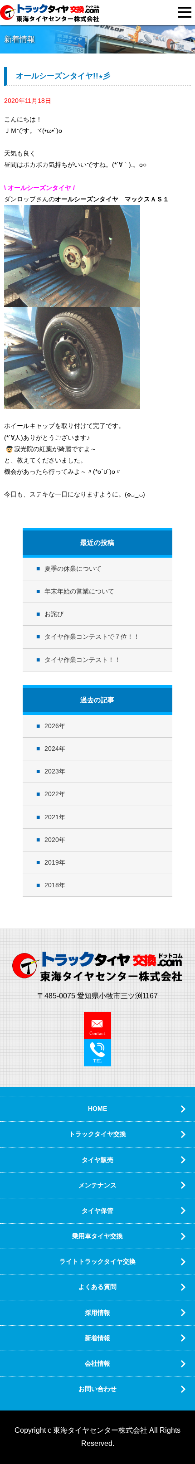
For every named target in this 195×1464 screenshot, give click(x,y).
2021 (51, 817)
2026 (51, 726)
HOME (97, 1108)
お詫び (53, 614)
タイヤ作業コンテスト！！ (82, 659)
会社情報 (97, 1363)
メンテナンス (97, 1185)
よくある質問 (97, 1286)
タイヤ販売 (97, 1159)
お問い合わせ (97, 1388)
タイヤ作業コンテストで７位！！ (92, 636)
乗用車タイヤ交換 (97, 1236)
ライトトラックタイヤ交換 (97, 1261)
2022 (51, 794)
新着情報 (97, 1338)
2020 (51, 839)
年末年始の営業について (79, 591)
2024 (51, 748)
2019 (51, 862)
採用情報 (97, 1312)
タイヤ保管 (97, 1210)
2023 (51, 771)
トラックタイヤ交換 (97, 1134)
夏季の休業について (73, 568)
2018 (51, 885)
